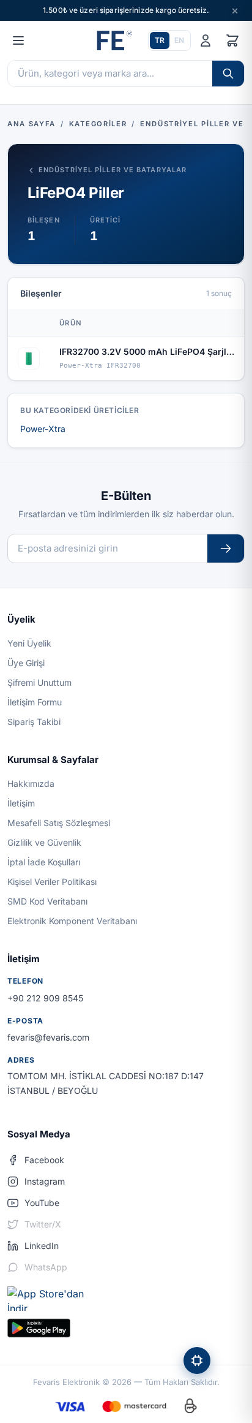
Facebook (44, 1160)
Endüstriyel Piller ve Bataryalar (113, 169)
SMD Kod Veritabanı (47, 901)
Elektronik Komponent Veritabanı (72, 921)
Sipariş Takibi (34, 721)
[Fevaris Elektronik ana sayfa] (113, 40)
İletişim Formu (34, 702)
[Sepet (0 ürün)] (232, 40)
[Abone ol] (225, 548)
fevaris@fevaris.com (48, 1037)
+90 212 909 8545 (45, 998)
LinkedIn (41, 1245)
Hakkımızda (30, 783)
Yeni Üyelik (29, 643)
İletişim (21, 803)
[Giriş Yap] (205, 40)
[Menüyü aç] (18, 40)
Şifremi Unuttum (39, 682)
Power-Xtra (42, 428)
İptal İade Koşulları (43, 862)
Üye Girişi (26, 663)
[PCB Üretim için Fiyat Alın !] (196, 1360)
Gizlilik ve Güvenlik (44, 842)
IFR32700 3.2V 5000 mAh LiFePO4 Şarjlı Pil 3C (147, 351)
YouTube (41, 1202)
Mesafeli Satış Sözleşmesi (58, 823)
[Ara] (228, 73)
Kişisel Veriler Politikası (52, 881)
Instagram (44, 1181)
